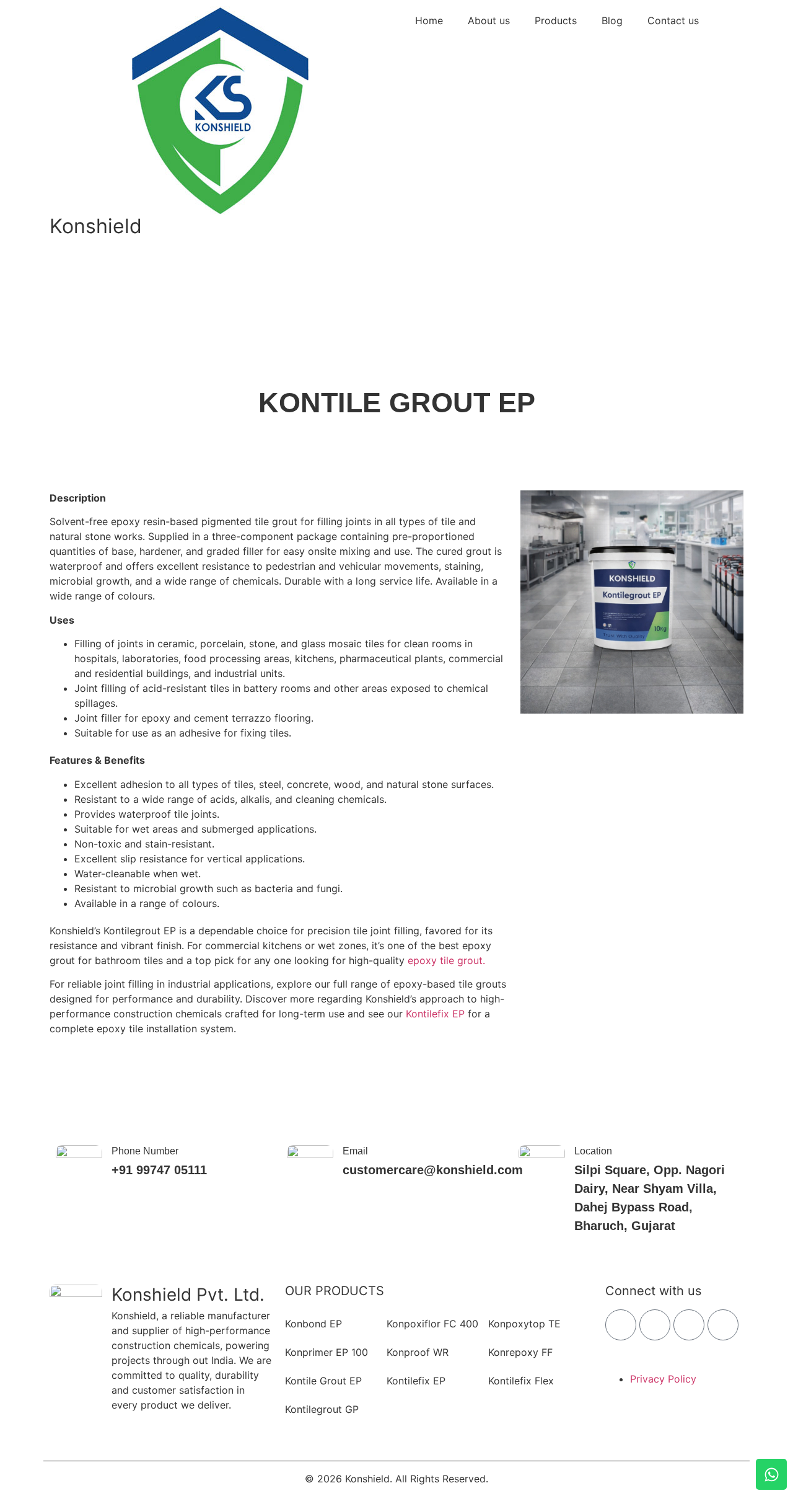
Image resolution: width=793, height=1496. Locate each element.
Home (429, 20)
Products (556, 20)
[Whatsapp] (771, 1474)
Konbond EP (313, 1323)
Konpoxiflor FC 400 (432, 1323)
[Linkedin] (723, 1324)
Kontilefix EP (435, 1013)
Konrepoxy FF (520, 1352)
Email (355, 1151)
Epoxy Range (372, 427)
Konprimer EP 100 (326, 1352)
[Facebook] (620, 1324)
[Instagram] (654, 1324)
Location (593, 1151)
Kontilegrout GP (322, 1409)
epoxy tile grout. (446, 960)
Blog (612, 20)
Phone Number (145, 1151)
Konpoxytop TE (524, 1323)
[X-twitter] (688, 1324)
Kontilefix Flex (521, 1380)
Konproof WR (418, 1352)
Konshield (96, 226)
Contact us (673, 20)
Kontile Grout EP (323, 1380)
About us (489, 20)
